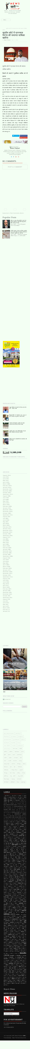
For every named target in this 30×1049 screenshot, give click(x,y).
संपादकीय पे (13, 958)
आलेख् (12, 831)
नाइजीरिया (16, 881)
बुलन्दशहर (12, 904)
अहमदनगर (15, 826)
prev (3, 692)
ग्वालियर (12, 858)
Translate (16, 1015)
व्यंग (6, 947)
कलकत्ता (15, 760)
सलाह (11, 961)
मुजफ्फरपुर (7, 920)
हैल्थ (13, 983)
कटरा (5, 760)
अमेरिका (7, 824)
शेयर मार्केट (6, 950)
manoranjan (23, 812)
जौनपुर (10, 867)
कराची (9, 760)
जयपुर (11, 866)
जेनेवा (17, 866)
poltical (8, 818)
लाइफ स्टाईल (21, 937)
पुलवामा (10, 889)
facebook (24, 135)
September (6, 494)
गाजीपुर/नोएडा (14, 770)
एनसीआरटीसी (14, 835)
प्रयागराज (19, 892)
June (4, 478)
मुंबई (25, 920)
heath (22, 809)
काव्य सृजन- (8, 846)
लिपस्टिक (24, 939)
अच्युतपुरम (23, 820)
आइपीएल (10, 828)
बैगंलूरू (23, 906)
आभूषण (20, 829)
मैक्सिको (23, 923)
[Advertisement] (15, 257)
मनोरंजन (7, 914)
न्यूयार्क (7, 884)
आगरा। (20, 828)
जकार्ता (6, 863)
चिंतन (18, 860)
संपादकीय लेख (20, 957)
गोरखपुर (6, 773)
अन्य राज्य (15, 748)
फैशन (13, 897)
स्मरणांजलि (23, 974)
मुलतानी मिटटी (19, 922)
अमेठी (20, 748)
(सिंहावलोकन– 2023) (19, 800)
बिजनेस (19, 901)
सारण (25, 963)
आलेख (7, 831)
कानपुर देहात (7, 763)
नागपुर (21, 881)
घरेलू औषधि (18, 858)
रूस (14, 933)
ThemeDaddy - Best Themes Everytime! (15, 1037)
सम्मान (17, 960)
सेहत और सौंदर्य (12, 968)
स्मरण (17, 974)
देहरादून (13, 779)
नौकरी (25, 883)
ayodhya (13, 736)
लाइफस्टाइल (6, 939)
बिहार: (12, 903)
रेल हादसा (18, 933)
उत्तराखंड (16, 757)
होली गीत (5, 985)
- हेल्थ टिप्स (13, 795)
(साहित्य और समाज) (8, 800)
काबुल (11, 841)
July (4, 477)
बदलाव (16, 898)
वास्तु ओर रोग (17, 942)
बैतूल (9, 907)
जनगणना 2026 (13, 863)
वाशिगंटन (5, 942)
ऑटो (21, 757)
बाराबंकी (15, 901)
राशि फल (17, 931)
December (6, 489)
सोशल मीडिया (11, 972)
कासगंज (13, 763)
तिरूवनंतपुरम (7, 779)
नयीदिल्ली (12, 782)
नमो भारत (5, 880)
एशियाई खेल (21, 835)
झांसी (19, 867)
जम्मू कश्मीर (15, 864)
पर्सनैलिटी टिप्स (21, 886)
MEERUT (18, 733)
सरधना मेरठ (6, 961)
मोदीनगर (10, 925)
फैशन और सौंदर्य (19, 897)
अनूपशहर (18, 821)
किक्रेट (24, 846)
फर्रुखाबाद (14, 894)
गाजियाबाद (20, 767)
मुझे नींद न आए (15, 920)
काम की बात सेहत (10, 843)
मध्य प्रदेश (17, 910)
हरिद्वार (13, 978)
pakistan (20, 745)
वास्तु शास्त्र (8, 943)
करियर (23, 838)
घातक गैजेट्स (7, 860)
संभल (25, 958)
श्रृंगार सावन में (23, 950)
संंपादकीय (19, 955)
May (4, 480)
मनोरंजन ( (14, 916)
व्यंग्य (10, 947)
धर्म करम (5, 877)
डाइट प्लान (6, 871)
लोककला (17, 940)
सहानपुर (5, 963)
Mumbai (6, 736)
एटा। (9, 835)
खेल (15, 767)
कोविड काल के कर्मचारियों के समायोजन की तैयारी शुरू (18, 439)
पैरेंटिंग (13, 892)
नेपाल (10, 883)
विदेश (25, 943)
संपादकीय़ (12, 955)
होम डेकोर (18, 983)
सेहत (20, 966)
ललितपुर (5, 937)
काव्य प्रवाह (23, 843)
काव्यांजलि (14, 846)
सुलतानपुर (22, 965)
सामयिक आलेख (19, 963)
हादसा (10, 980)
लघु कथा (7, 936)
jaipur (23, 739)
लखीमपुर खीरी (23, 934)
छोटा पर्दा (24, 861)
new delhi (7, 745)
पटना (11, 884)
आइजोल (5, 828)
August (5, 475)
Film (15, 808)
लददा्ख (19, 936)
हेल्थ (5, 981)
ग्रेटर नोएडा (12, 773)
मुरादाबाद (12, 922)
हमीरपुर (8, 978)
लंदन (23, 936)
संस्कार (23, 961)
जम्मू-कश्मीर (22, 864)
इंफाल (9, 754)
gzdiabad (16, 739)
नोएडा (18, 782)
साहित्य (7, 965)
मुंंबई (7, 922)
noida (14, 745)
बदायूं (24, 898)
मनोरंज (22, 912)
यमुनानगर (21, 925)
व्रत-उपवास (6, 948)
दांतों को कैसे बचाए (23, 874)
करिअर (19, 838)
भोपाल (25, 909)
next (4, 692)
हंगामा (5, 977)
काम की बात (23, 841)
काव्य (17, 843)
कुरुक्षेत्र (7, 848)
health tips (15, 809)
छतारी (9, 861)
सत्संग (11, 953)
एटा (4, 835)
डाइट (24, 869)
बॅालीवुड (18, 904)
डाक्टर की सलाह (14, 871)
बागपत (21, 900)
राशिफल (22, 931)
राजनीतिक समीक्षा (13, 930)
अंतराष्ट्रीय (6, 821)
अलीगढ (5, 751)
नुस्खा (6, 883)
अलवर (18, 824)
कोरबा (24, 763)
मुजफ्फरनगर (15, 919)
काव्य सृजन (15, 845)
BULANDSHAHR (9, 733)
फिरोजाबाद (22, 895)
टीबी (10, 869)
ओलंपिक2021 (18, 837)
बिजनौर (24, 901)
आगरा (22, 751)
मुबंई (21, 920)
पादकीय (17, 887)
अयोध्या (12, 824)
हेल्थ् (15, 981)
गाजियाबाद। (6, 770)
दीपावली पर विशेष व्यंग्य (14, 875)
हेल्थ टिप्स (10, 981)
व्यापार (23, 947)
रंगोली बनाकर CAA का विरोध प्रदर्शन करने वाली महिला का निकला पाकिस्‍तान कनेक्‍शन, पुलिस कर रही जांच (19, 232)
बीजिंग (16, 903)
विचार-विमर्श (14, 943)
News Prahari (7, 40)
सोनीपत (24, 971)
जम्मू (24, 863)
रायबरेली (11, 931)
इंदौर (5, 754)
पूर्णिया (10, 891)
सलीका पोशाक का (17, 961)
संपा (16, 953)
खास (11, 767)
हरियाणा (19, 978)
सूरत (10, 966)
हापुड (14, 980)
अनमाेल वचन (12, 821)
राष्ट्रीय (5, 933)
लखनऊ (10, 934)
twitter (16, 135)
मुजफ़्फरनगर (24, 919)
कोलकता (6, 767)
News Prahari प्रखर (20, 1035)
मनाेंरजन (10, 912)
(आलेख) (19, 795)
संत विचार (6, 953)
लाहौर (20, 939)
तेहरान (10, 874)
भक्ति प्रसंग (10, 909)
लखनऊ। (17, 934)
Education (8, 806)
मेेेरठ (19, 923)
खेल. (16, 854)
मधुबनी (7, 910)
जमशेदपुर (19, 863)
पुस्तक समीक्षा (16, 889)
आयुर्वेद (25, 829)
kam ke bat (7, 812)
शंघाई (11, 948)
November (6, 490)
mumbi (13, 742)
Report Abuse (9, 989)
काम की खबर (16, 841)
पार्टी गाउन (23, 887)
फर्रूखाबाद (20, 894)
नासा (25, 881)
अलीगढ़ (11, 751)
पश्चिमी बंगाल (6, 887)
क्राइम (12, 851)
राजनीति (5, 930)
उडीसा (10, 757)
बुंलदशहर (6, 904)
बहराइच (16, 900)
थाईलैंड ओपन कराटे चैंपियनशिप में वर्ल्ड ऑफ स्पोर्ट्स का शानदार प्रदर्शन (17, 431)
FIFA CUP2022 (7, 808)
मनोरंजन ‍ (18, 914)
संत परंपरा (17, 951)
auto (17, 801)
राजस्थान (19, 930)
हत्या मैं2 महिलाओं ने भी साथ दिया (14, 977)
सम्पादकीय (7, 960)
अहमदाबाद (17, 751)
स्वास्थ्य (5, 975)
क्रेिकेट (23, 851)
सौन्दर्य (25, 972)
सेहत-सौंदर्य (19, 971)
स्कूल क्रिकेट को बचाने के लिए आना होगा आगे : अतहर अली (17, 408)
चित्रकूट (23, 860)
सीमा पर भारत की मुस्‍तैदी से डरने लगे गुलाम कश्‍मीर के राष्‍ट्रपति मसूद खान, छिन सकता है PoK (18, 221)
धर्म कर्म (10, 877)
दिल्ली (6, 875)
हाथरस (5, 980)
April (4, 482)
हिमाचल (23, 980)
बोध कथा (20, 907)
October (5, 492)
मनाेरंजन (24, 911)
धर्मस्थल (23, 877)
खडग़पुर (14, 852)
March (4, 484)
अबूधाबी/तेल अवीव (18, 823)
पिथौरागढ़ (5, 889)
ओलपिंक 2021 (11, 837)
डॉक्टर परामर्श (6, 872)
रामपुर (25, 930)
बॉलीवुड (14, 907)
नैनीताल (14, 883)
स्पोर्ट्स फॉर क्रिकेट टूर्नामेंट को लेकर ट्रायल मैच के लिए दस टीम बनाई (17, 423)
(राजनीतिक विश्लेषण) (12, 797)
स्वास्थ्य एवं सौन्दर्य (12, 975)
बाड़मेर (10, 901)
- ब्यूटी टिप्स (6, 795)
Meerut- (6, 815)
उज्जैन (5, 757)
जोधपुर (25, 866)
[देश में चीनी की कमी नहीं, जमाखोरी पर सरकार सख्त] (15, 660)
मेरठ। (9, 923)
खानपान (24, 852)
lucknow (6, 742)
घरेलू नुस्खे (24, 858)
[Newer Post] (5, 209)
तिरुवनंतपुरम (13, 872)
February (5, 485)
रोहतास (23, 933)
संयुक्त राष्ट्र (22, 960)
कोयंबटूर (19, 763)
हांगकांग (23, 978)
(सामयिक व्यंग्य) (21, 798)
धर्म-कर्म (16, 877)
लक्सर (5, 934)
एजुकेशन (22, 834)
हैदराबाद (8, 983)
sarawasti (6, 820)
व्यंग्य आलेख (17, 947)
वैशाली (25, 945)
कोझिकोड (5, 849)
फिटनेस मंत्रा (16, 895)
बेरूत (14, 906)
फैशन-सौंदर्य (10, 898)
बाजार (5, 901)
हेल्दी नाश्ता (20, 981)
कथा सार (5, 838)
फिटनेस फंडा (8, 895)
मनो (16, 912)
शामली (15, 948)
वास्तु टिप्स (24, 942)
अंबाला (12, 823)
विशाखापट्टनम (9, 945)
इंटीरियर (5, 832)
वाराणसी (22, 940)
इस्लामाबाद (19, 754)
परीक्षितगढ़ (10, 886)
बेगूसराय (9, 906)
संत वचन (23, 951)
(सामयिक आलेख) (13, 798)
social (12, 820)
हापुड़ (18, 980)
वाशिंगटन (11, 942)
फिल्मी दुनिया (6, 897)
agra (12, 801)
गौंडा (11, 857)
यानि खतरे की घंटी (13, 927)
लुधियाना (6, 940)
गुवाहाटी (21, 770)
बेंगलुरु (23, 904)
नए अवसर (23, 878)
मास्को (18, 917)
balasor (12, 803)
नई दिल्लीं (17, 878)
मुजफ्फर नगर (6, 919)
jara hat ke (21, 811)
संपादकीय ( (6, 958)
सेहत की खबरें (22, 968)
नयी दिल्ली (6, 782)
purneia (14, 818)
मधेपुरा (11, 910)
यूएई (19, 927)
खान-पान (19, 852)
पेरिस (21, 891)
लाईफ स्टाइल (14, 939)
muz (18, 742)
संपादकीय (23, 953)
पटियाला (16, 884)
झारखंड (15, 867)
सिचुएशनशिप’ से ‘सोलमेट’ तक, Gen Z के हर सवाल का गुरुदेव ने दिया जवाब (17, 415)
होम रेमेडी (23, 983)
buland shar (7, 739)
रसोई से (18, 928)
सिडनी (12, 965)
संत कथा (11, 951)
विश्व (21, 945)
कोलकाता (6, 851)
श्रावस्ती (11, 950)
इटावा (14, 754)
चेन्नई (23, 773)
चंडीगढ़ (18, 773)
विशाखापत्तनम (16, 945)
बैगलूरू (19, 906)
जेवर (21, 866)
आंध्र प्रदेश (15, 829)
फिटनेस (25, 894)
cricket (19, 804)
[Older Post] (24, 209)
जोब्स (6, 867)
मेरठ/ (15, 923)
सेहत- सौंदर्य (11, 971)
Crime (24, 804)
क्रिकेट (17, 851)
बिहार (7, 903)
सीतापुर (17, 965)
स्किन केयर (7, 974)
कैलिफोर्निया (23, 848)
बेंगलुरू (5, 906)
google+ (24, 137)
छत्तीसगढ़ (6, 776)
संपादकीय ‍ (12, 957)
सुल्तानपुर (5, 966)
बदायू (20, 898)
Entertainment (18, 806)
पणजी (21, 884)
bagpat (20, 736)
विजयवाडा (20, 943)
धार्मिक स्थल (6, 878)
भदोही (16, 909)
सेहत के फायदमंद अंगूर (8, 969)
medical (8, 814)
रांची (23, 928)
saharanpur (7, 748)
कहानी (16, 840)
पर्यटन (15, 886)
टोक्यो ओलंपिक (17, 869)
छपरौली (19, 861)
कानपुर (20, 760)
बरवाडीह (5, 900)
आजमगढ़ (9, 829)
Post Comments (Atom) (17, 213)
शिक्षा (20, 948)
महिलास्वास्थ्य (11, 917)
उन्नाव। (17, 834)
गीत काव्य (18, 855)
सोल (6, 972)
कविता (10, 840)
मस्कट (20, 916)
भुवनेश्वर (20, 909)
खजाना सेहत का (7, 852)
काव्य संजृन (8, 844)
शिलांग (24, 948)
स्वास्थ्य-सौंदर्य (21, 975)
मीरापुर (23, 917)
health (6, 809)
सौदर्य (17, 972)
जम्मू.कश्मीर (20, 776)
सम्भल (12, 960)
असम (10, 826)
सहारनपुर (23, 782)
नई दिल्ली (19, 779)
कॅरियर (17, 848)
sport (17, 820)
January (5, 487)
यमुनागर (15, 925)
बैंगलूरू (5, 907)
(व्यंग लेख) (20, 797)
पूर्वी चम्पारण (16, 891)
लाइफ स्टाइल (13, 937)
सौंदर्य (21, 972)
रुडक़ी (10, 933)
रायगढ (7, 931)
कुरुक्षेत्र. (12, 848)
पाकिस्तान (12, 887)
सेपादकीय (15, 966)
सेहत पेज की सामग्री (18, 969)
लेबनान (12, 940)
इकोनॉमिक (17, 831)
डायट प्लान (22, 871)
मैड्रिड (5, 925)
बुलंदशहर (21, 903)
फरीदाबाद (9, 894)
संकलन (6, 951)
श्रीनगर (16, 950)
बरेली (11, 900)
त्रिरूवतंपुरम (15, 874)
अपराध (7, 823)
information (7, 811)
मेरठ (25, 922)
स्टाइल (13, 974)
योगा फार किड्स (11, 928)
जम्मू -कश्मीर (13, 776)
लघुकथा (13, 936)
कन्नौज (10, 838)
